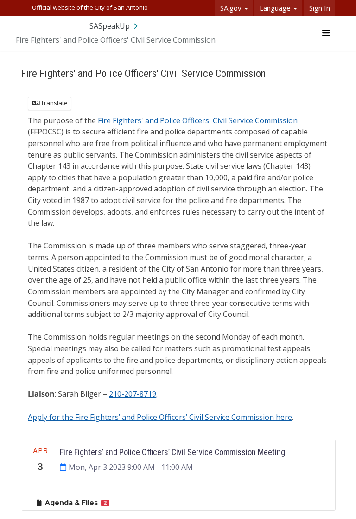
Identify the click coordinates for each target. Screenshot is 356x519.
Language (276, 8)
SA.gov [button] (231, 8)
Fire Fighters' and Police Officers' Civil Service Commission (198, 120)
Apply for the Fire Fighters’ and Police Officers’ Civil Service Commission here (160, 417)
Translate (53, 103)
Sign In (319, 8)
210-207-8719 (132, 394)
